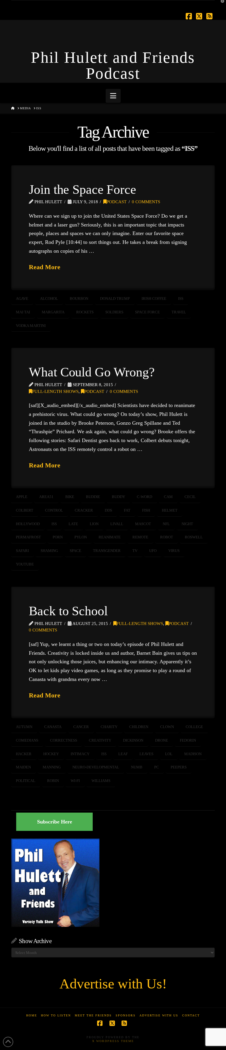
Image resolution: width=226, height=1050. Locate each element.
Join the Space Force (82, 189)
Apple (21, 497)
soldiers (114, 312)
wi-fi (75, 780)
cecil (190, 497)
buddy (118, 497)
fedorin (188, 740)
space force (147, 312)
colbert (24, 510)
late (73, 524)
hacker (23, 754)
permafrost (28, 537)
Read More (44, 267)
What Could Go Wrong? (91, 372)
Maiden (23, 767)
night (187, 524)
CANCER (81, 727)
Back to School (68, 611)
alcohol (49, 298)
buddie (93, 497)
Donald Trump (115, 298)
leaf (123, 754)
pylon (80, 537)
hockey (51, 754)
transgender (107, 550)
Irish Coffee (154, 298)
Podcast (117, 201)
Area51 (46, 497)
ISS (180, 298)
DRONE (161, 740)
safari (22, 550)
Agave (22, 298)
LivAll (116, 524)
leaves (146, 754)
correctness (63, 740)
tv (134, 550)
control (54, 510)
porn (58, 537)
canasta (53, 727)
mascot (143, 524)
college (194, 727)
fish (146, 510)
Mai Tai (23, 312)
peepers (179, 767)
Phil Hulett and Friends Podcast (113, 65)
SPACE (75, 550)
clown (167, 727)
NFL (166, 524)
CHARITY (109, 727)
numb (136, 767)
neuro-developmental (95, 767)
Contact (191, 1015)
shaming (49, 550)
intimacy (80, 754)
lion (94, 524)
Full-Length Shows (55, 391)
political (25, 780)
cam (168, 497)
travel (179, 312)
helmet (169, 510)
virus (174, 550)
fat (127, 510)
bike (69, 497)
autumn (24, 727)
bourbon (79, 298)
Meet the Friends (93, 1015)
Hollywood (28, 524)
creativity (100, 740)
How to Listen (56, 1015)
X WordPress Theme (113, 1041)
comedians (27, 740)
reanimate (110, 537)
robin (53, 780)
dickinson (133, 740)
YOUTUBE (25, 564)
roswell (194, 537)
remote (140, 537)
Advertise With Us (158, 1015)
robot (166, 537)
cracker (84, 510)
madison (193, 754)
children (138, 727)
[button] (113, 96)
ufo (153, 550)
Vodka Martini (31, 325)
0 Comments (146, 201)
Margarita (53, 312)
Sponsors (126, 1015)
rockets (85, 312)
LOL (168, 754)
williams (101, 780)
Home (31, 1015)
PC (156, 767)
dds (108, 510)
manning (52, 767)
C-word (144, 497)
